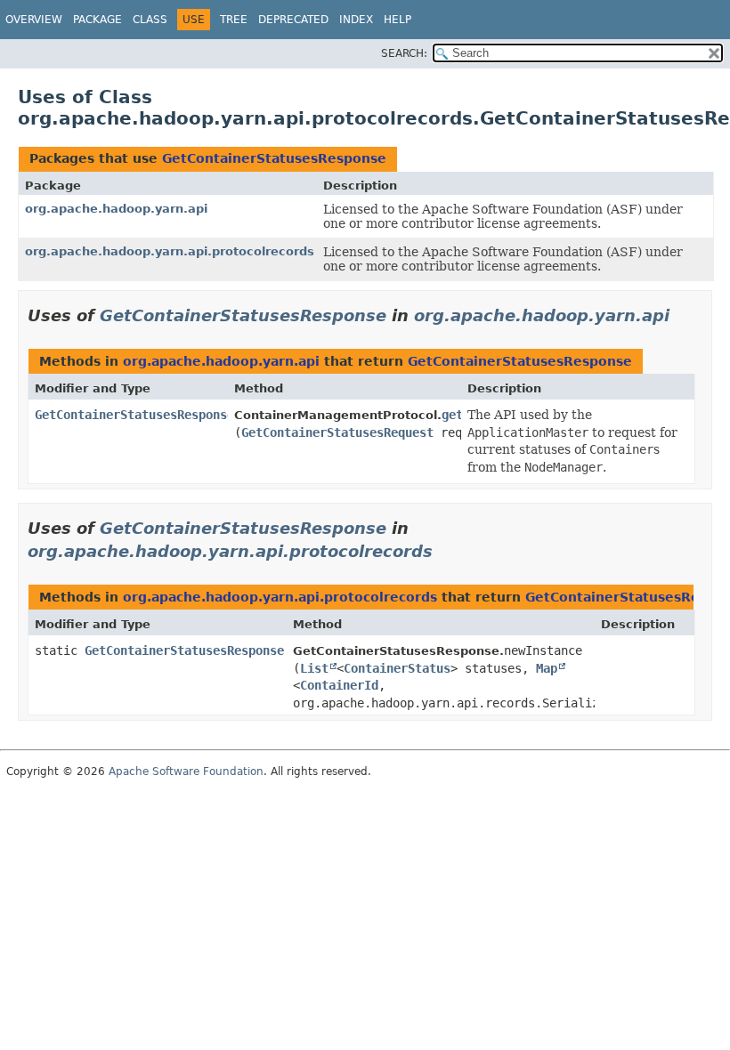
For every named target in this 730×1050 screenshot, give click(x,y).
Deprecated (293, 19)
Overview (33, 19)
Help (397, 19)
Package (97, 19)
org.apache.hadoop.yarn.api (116, 208)
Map (546, 668)
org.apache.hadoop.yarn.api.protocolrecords (169, 251)
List (314, 668)
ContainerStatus (397, 668)
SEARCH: (404, 53)
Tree (233, 19)
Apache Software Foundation (186, 771)
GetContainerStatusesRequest (337, 432)
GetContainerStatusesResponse (274, 158)
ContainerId (339, 685)
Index (356, 19)
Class (150, 19)
